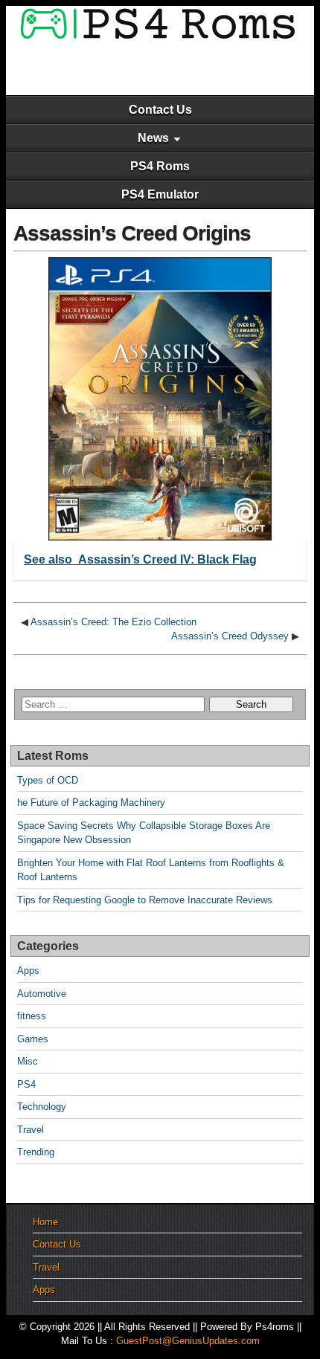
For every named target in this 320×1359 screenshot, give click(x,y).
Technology (41, 1106)
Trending (35, 1152)
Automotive (41, 993)
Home (45, 1221)
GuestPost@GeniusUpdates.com (188, 1340)
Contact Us (160, 109)
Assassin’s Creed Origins (132, 233)
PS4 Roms (160, 166)
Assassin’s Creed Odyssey (230, 636)
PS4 (26, 1084)
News (153, 138)
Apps (28, 970)
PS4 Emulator (160, 194)
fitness (31, 1015)
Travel (30, 1129)
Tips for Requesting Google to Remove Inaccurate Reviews (144, 900)
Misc (27, 1061)
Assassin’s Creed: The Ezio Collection (113, 621)
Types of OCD (47, 780)
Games (32, 1039)
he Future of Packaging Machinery (91, 802)
